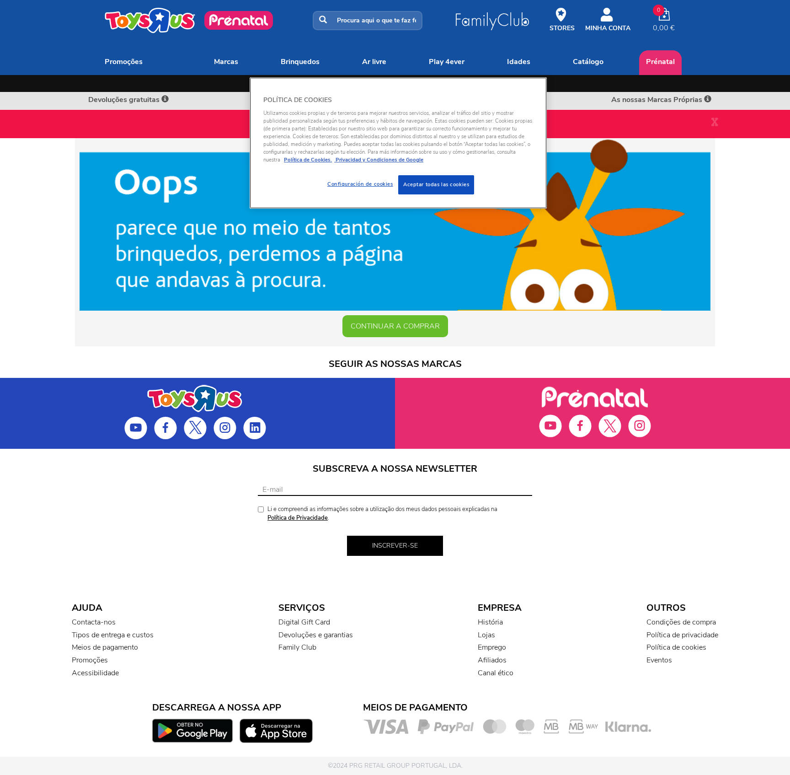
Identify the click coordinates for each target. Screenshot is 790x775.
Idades (518, 62)
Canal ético (495, 673)
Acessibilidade (95, 673)
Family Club (297, 647)
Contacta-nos (94, 622)
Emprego (492, 647)
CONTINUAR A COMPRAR (395, 326)
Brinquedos (300, 62)
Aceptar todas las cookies (436, 184)
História (490, 622)
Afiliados (492, 660)
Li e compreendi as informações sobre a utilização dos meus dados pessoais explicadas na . (382, 513)
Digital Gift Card (304, 622)
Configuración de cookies (360, 184)
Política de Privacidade (297, 518)
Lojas (486, 635)
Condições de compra (681, 622)
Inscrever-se (395, 545)
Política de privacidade (682, 635)
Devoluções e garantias (315, 635)
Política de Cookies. (308, 159)
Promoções (124, 62)
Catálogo (588, 62)
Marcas (226, 62)
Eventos (659, 660)
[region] (398, 143)
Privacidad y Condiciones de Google (378, 159)
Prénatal (660, 62)
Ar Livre (374, 62)
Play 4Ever (446, 62)
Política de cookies (676, 647)
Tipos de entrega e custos (113, 635)
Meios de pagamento (105, 647)
